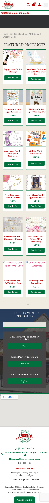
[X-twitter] (29, 463)
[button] (46, 5)
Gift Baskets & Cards (19, 34)
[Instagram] (24, 463)
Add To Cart (13, 77)
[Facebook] (19, 463)
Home (5, 34)
